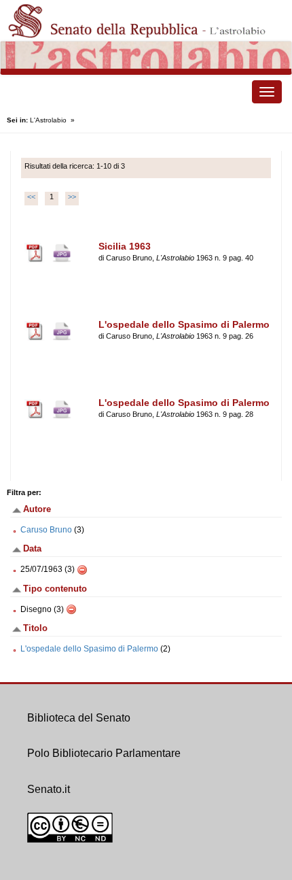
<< (31, 196)
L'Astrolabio (48, 120)
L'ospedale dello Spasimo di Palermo (89, 649)
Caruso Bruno (46, 530)
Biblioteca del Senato (78, 718)
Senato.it (48, 789)
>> (72, 196)
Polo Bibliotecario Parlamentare (104, 753)
